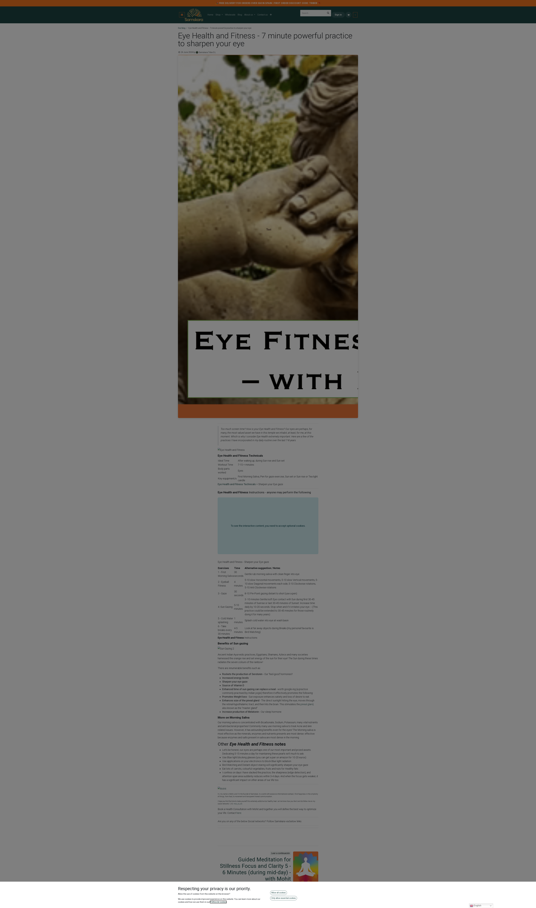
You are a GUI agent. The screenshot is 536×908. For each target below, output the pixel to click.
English (477, 905)
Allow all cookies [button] (278, 893)
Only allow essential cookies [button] (283, 898)
